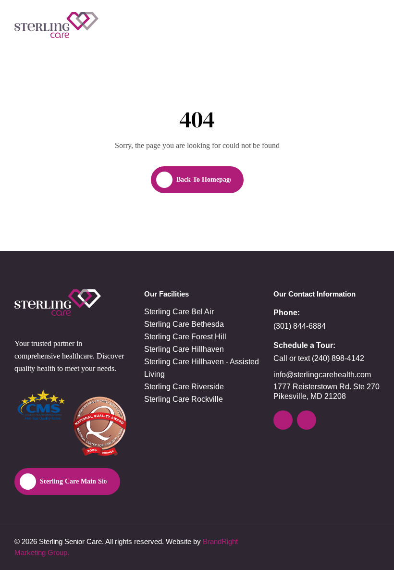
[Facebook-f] (306, 420)
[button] (372, 25)
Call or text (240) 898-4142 (318, 358)
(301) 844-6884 (299, 326)
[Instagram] (283, 420)
